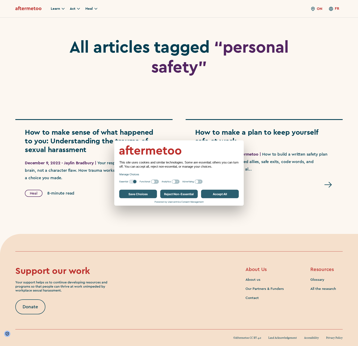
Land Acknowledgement (282, 337)
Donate (30, 307)
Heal (33, 193)
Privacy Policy (334, 337)
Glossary (317, 279)
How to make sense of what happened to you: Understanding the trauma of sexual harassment (89, 141)
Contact (252, 298)
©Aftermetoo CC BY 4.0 (247, 337)
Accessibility (311, 337)
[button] (57, 8)
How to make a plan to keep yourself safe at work (256, 137)
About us (253, 279)
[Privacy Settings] (8, 334)
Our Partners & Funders (265, 288)
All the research (323, 288)
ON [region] (319, 9)
